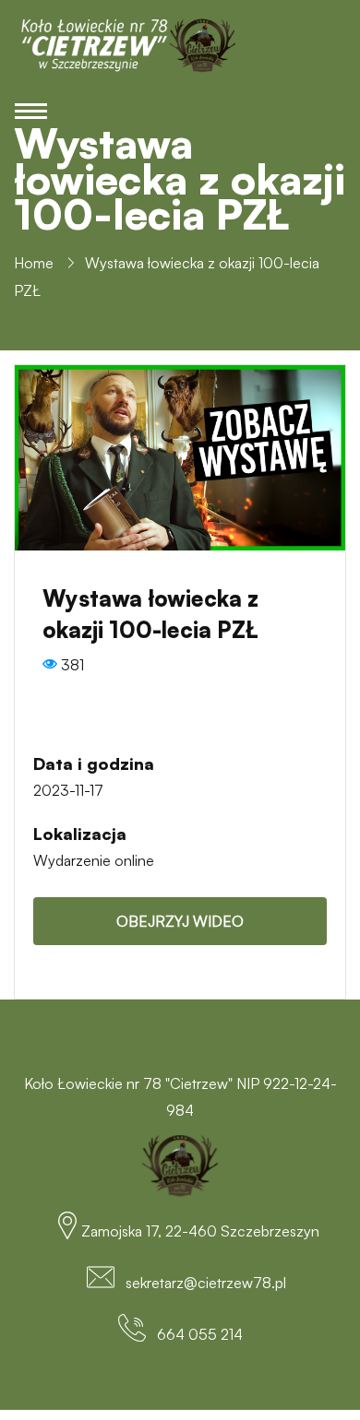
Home (34, 263)
